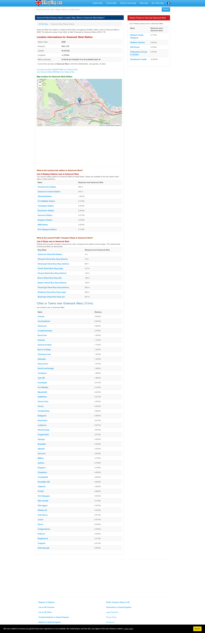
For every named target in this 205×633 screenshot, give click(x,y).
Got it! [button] (197, 629)
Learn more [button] (128, 629)
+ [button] (40, 82)
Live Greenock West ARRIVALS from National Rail (55, 72)
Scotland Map (111, 3)
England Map (98, 3)
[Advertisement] (79, 147)
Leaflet (101, 125)
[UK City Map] (49, 3)
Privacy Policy (111, 617)
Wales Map (144, 3)
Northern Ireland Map (128, 3)
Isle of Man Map (158, 3)
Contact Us (110, 622)
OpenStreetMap (109, 125)
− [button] (40, 85)
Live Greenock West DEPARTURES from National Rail (57, 69)
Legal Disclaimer (112, 612)
